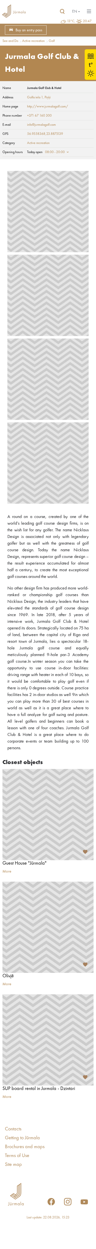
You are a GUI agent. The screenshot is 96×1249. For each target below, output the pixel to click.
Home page (10, 106)
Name (6, 88)
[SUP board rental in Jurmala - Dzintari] (48, 1040)
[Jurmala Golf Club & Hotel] (48, 211)
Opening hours (12, 152)
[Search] (62, 12)
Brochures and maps (25, 1146)
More (6, 872)
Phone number (12, 115)
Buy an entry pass (29, 30)
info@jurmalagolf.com (41, 124)
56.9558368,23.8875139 (45, 134)
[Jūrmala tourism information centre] (14, 11)
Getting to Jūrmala (22, 1138)
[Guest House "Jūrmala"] (48, 814)
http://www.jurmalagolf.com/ (47, 106)
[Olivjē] (48, 927)
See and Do (10, 41)
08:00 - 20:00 (55, 152)
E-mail (6, 124)
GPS (5, 134)
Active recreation (33, 41)
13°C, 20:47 (79, 21)
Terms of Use (17, 1155)
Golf (52, 41)
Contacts (13, 1129)
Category (8, 143)
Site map (13, 1164)
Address (7, 97)
